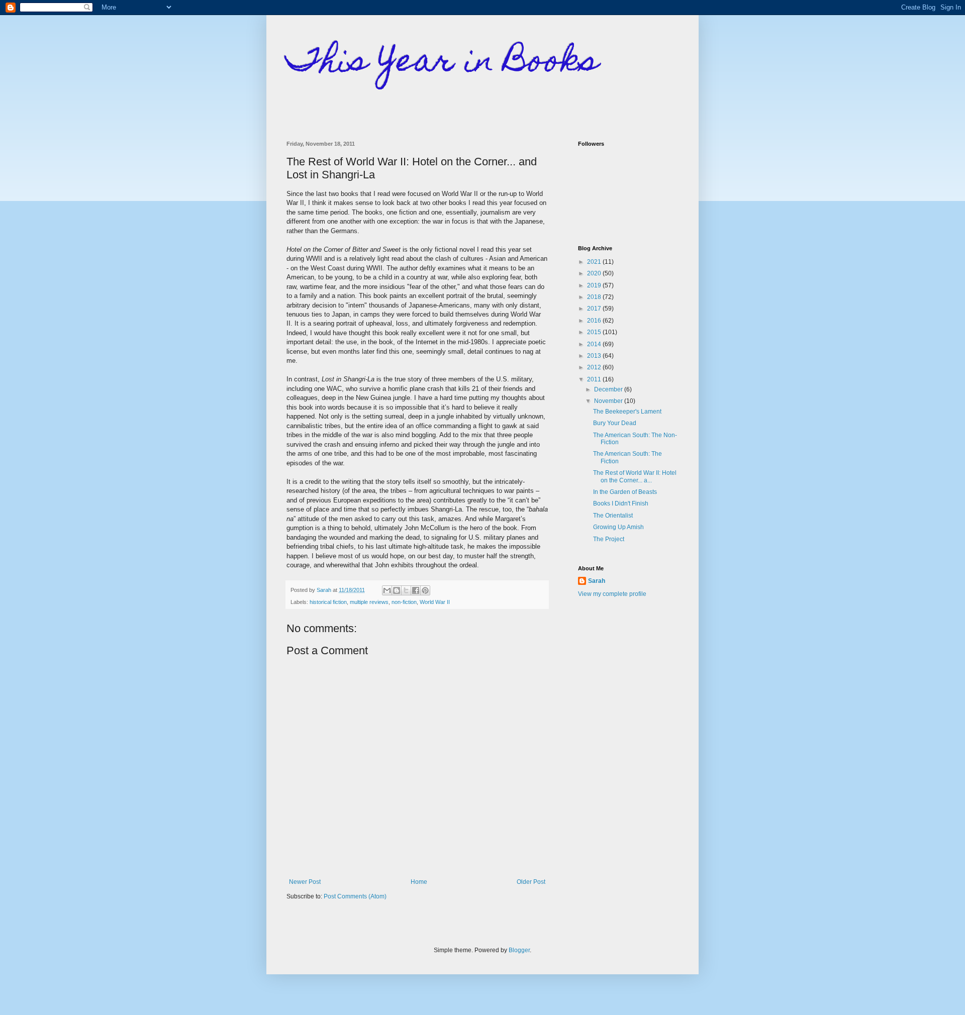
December (609, 389)
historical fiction (328, 602)
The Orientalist (613, 515)
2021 (595, 261)
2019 (595, 285)
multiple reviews (369, 602)
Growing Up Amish (618, 527)
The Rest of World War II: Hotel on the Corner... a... (635, 476)
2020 (595, 273)
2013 (595, 355)
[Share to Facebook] (416, 590)
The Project (608, 539)
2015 (595, 332)
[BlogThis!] (397, 590)
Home (419, 881)
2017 (595, 308)
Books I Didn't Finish (620, 503)
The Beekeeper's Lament (627, 411)
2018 (595, 296)
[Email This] (387, 590)
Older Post (531, 881)
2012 (595, 367)
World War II (435, 602)
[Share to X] (406, 590)
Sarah (596, 580)
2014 (595, 344)
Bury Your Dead (614, 423)
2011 (595, 379)
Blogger (519, 950)
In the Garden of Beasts (625, 491)
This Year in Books (442, 63)
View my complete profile (612, 593)
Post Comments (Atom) (355, 896)
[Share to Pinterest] (425, 590)
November (609, 400)
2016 (595, 320)
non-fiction (404, 602)
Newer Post (305, 881)
